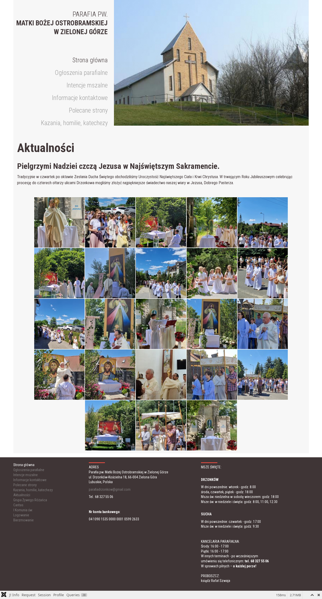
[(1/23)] (59, 222)
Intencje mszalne (87, 85)
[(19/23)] (212, 375)
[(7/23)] (110, 273)
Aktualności (21, 495)
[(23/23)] (212, 425)
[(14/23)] (212, 324)
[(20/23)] (262, 375)
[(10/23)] (262, 273)
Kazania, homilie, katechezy (74, 123)
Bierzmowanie (23, 520)
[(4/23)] (212, 222)
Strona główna (90, 60)
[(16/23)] (59, 375)
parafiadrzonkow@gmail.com (110, 489)
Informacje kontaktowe (80, 98)
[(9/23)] (212, 273)
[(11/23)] (59, 324)
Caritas (18, 505)
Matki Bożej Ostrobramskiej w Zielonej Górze (62, 23)
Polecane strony (88, 110)
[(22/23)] (161, 425)
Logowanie (21, 515)
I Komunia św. (23, 510)
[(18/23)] (161, 375)
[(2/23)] (110, 222)
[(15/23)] (262, 324)
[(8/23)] (161, 273)
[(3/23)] (161, 222)
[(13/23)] (161, 324)
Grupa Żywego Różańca (30, 500)
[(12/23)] (110, 324)
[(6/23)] (59, 273)
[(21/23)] (110, 425)
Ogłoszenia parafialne (81, 72)
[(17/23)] (110, 375)
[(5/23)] (262, 222)
